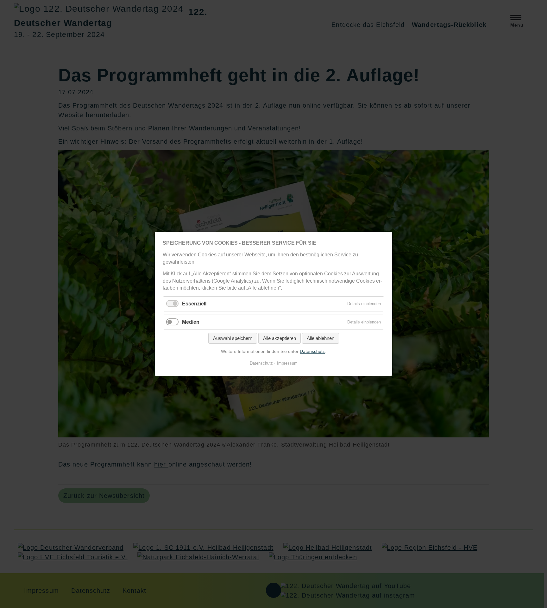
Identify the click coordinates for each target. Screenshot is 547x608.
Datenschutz (312, 351)
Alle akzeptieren (279, 338)
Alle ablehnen (320, 338)
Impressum (287, 363)
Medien (190, 322)
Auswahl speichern (232, 338)
